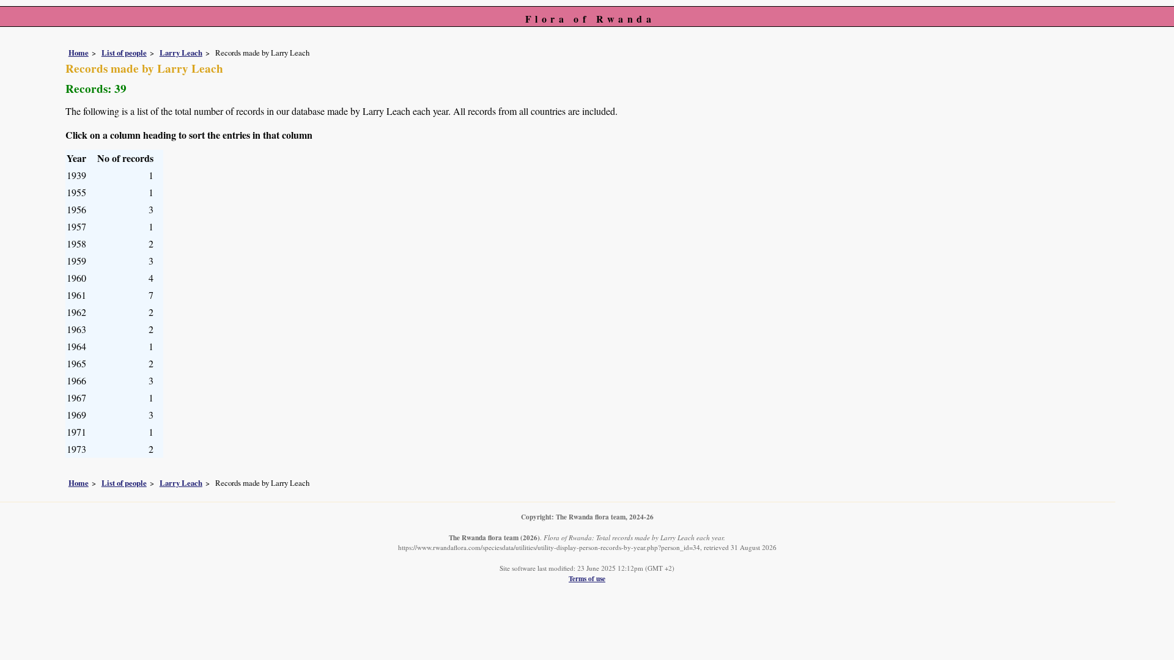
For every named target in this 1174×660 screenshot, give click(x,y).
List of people (124, 52)
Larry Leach (181, 52)
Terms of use (587, 578)
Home (78, 52)
